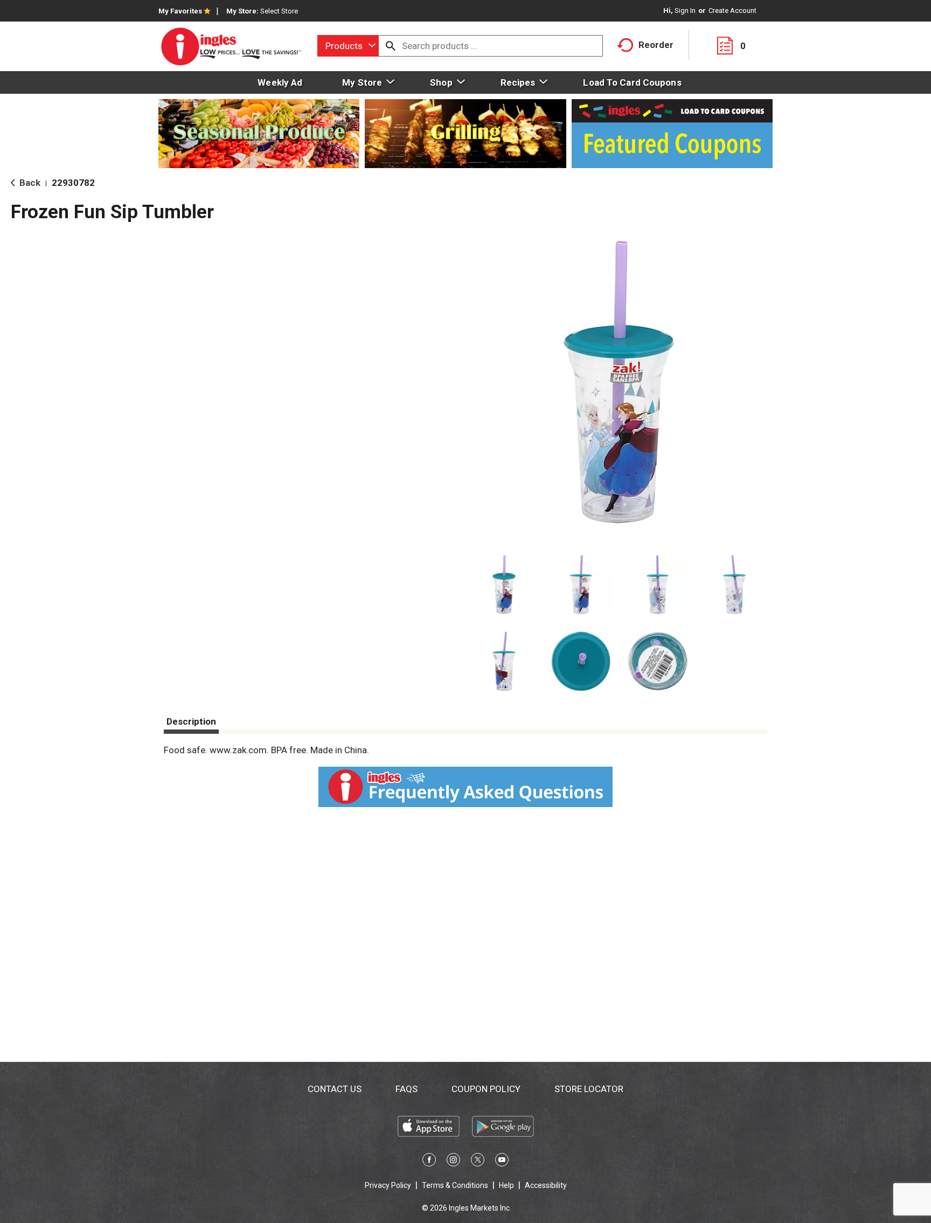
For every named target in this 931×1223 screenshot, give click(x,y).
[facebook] (429, 1161)
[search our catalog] (390, 46)
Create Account (732, 10)
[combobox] (348, 46)
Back (28, 182)
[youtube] (502, 1161)
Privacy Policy (388, 1185)
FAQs (406, 1088)
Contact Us (335, 1088)
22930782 (73, 182)
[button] (504, 585)
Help (506, 1185)
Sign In (685, 10)
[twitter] (477, 1161)
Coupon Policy (485, 1088)
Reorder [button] (655, 44)
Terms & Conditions (455, 1185)
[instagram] (453, 1161)
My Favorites (180, 11)
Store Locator (588, 1088)
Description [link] (191, 721)
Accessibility (546, 1185)
